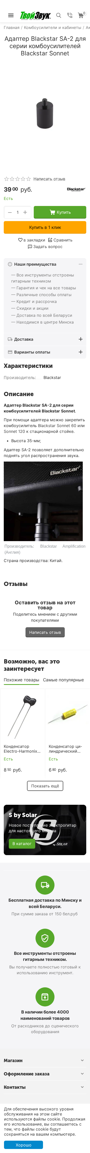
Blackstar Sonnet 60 (57, 425)
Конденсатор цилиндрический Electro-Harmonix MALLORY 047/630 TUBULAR (67, 749)
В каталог (22, 843)
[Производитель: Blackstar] (76, 189)
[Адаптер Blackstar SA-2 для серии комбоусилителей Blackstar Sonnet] (45, 114)
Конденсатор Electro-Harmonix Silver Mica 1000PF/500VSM (20, 749)
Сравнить (63, 239)
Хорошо (24, 1144)
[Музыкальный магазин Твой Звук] (35, 14)
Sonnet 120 (14, 431)
